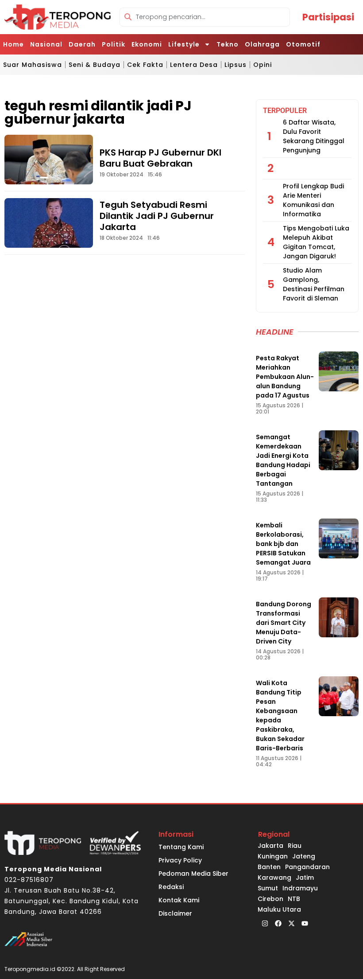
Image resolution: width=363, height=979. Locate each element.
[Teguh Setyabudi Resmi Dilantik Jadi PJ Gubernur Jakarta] (48, 223)
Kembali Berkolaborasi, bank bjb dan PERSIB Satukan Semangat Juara (283, 544)
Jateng (303, 856)
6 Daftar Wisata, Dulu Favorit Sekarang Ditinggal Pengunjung (313, 136)
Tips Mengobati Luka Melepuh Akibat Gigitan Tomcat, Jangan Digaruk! (316, 242)
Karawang (274, 877)
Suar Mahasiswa (32, 64)
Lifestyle (184, 44)
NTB (294, 898)
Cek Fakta (145, 64)
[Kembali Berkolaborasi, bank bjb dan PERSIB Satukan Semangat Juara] (339, 538)
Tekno (227, 44)
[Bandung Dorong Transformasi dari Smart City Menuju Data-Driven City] (339, 617)
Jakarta (270, 845)
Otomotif (303, 44)
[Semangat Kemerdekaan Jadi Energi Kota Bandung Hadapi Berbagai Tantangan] (339, 450)
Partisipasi (328, 17)
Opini (262, 64)
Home (13, 44)
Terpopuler (285, 110)
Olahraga (262, 44)
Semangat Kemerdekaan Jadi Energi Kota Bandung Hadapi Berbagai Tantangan (283, 460)
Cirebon (270, 898)
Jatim (305, 877)
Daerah (82, 44)
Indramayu (300, 888)
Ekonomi (146, 44)
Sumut (268, 888)
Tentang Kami (181, 846)
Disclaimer (175, 913)
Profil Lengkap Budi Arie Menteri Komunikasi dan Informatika (313, 200)
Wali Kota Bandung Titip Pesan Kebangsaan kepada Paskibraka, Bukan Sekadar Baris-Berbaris (280, 716)
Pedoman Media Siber (193, 873)
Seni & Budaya (94, 64)
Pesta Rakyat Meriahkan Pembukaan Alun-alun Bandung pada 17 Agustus (285, 377)
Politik (113, 44)
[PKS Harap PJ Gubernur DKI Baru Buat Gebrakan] (48, 159)
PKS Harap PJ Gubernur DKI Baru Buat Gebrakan (160, 158)
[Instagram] (264, 923)
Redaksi (171, 886)
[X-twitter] (291, 923)
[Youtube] (304, 923)
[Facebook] (278, 923)
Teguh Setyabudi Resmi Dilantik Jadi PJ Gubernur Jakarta (157, 216)
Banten (269, 866)
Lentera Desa (194, 64)
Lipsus (235, 64)
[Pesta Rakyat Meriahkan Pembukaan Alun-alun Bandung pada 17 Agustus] (339, 371)
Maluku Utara (279, 909)
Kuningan (273, 856)
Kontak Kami (178, 900)
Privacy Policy (180, 860)
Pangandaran (307, 866)
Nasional (46, 44)
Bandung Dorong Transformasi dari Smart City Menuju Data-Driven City (283, 623)
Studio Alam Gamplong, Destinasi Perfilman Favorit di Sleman (313, 284)
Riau (294, 845)
